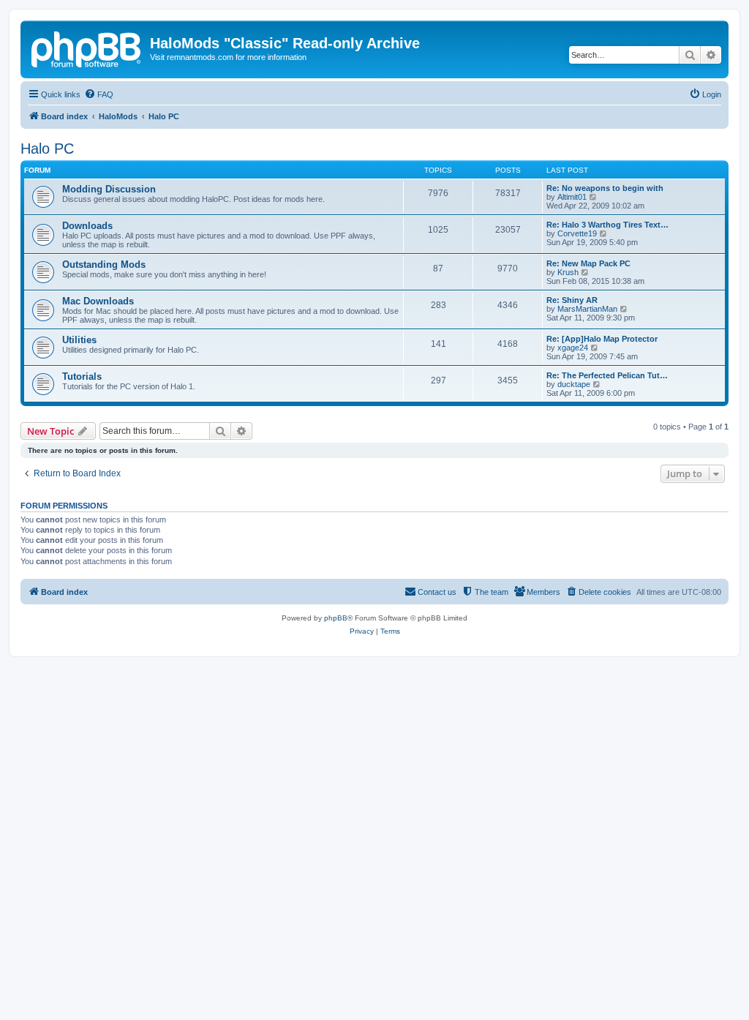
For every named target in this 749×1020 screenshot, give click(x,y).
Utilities (79, 339)
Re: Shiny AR (572, 300)
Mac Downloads (98, 301)
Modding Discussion (109, 189)
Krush (568, 272)
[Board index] (87, 47)
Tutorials (82, 376)
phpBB (335, 618)
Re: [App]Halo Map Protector (602, 338)
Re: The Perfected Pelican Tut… (607, 375)
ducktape (573, 384)
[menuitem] (98, 94)
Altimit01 (572, 196)
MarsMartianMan (587, 308)
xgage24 (572, 347)
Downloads (87, 225)
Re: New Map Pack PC (588, 263)
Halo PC (47, 148)
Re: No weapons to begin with (604, 188)
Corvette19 (577, 233)
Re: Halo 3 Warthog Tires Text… (607, 224)
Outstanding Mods (104, 264)
